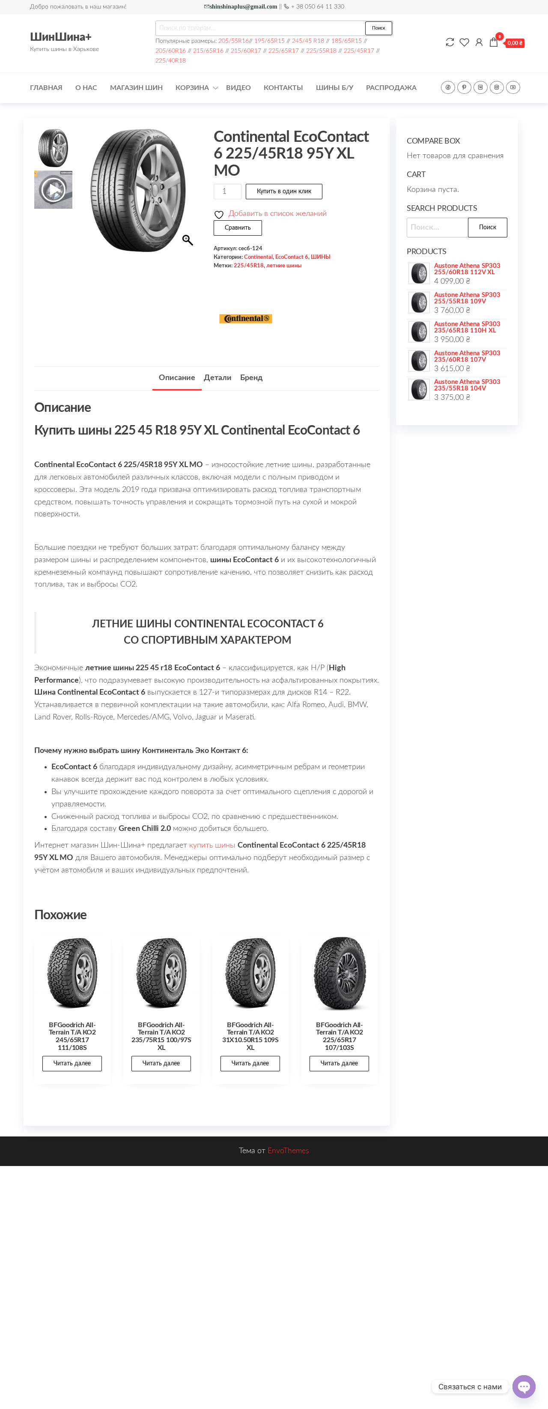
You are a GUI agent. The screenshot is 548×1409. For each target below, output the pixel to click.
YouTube (513, 87)
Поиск (378, 28)
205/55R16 (233, 41)
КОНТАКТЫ (283, 87)
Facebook (448, 87)
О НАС (86, 87)
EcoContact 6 (291, 257)
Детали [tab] (218, 378)
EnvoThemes (288, 1151)
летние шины (284, 265)
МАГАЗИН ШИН (136, 87)
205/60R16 (170, 51)
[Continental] (246, 319)
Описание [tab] (177, 378)
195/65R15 (269, 41)
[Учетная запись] (479, 42)
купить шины (212, 845)
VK (481, 87)
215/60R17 (246, 51)
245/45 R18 (308, 41)
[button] (188, 194)
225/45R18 (249, 265)
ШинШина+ (61, 37)
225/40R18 (170, 60)
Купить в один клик (284, 192)
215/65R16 (208, 51)
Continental (258, 257)
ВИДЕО (238, 87)
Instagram (497, 87)
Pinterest (464, 87)
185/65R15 (346, 41)
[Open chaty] (524, 1386)
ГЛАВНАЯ (46, 87)
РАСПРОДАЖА (391, 87)
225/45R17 (359, 51)
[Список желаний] (464, 42)
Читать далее (72, 1064)
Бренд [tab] (251, 378)
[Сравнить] (450, 42)
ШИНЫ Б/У (334, 87)
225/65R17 (283, 51)
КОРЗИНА (192, 87)
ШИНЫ (321, 257)
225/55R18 (321, 51)
